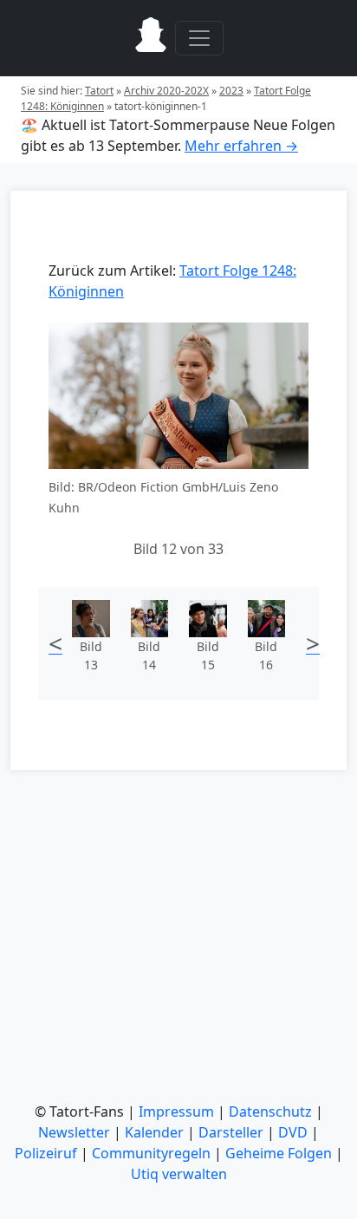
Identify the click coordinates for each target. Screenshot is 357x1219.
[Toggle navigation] (199, 38)
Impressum (176, 1111)
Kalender (154, 1132)
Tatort (99, 90)
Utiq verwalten (179, 1173)
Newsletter (74, 1132)
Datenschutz (270, 1111)
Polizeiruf (46, 1153)
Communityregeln (151, 1153)
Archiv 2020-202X (166, 90)
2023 (231, 90)
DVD (293, 1132)
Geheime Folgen (278, 1153)
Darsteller (230, 1132)
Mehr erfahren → (241, 145)
